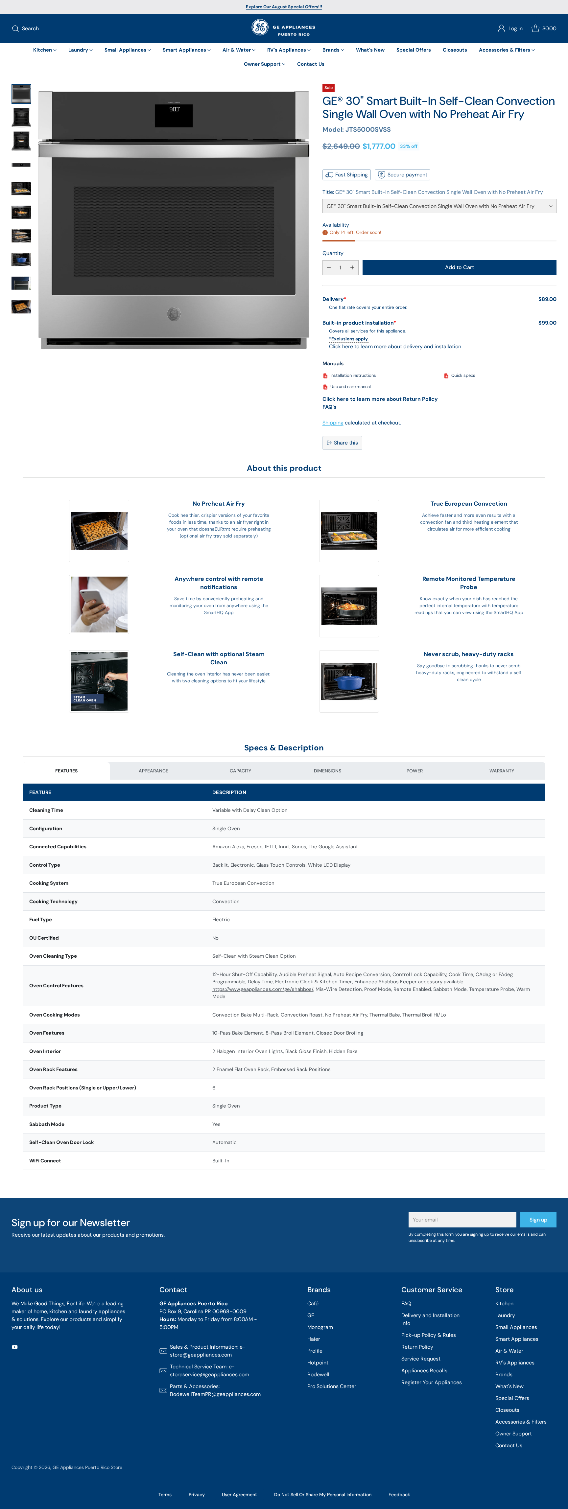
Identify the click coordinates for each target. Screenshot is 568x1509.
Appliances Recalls (424, 1370)
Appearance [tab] (153, 771)
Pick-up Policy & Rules (428, 1335)
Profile (314, 1350)
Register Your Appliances (431, 1382)
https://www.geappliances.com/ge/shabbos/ (262, 989)
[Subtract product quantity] (329, 268)
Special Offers (512, 1398)
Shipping (332, 422)
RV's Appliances (514, 1362)
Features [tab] (66, 771)
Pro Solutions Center (331, 1386)
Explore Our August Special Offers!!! (284, 7)
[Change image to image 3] (21, 141)
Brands (503, 1374)
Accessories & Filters (521, 1421)
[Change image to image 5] (21, 188)
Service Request (420, 1358)
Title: (432, 192)
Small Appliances (516, 1327)
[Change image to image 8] (21, 259)
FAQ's (329, 406)
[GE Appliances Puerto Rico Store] (284, 28)
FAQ (406, 1303)
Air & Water (509, 1350)
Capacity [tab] (240, 771)
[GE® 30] (174, 220)
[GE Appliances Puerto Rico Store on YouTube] (15, 1348)
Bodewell (318, 1374)
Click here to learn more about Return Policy (380, 399)
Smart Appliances (516, 1339)
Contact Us (508, 1445)
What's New (509, 1386)
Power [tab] (415, 771)
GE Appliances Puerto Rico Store (87, 1467)
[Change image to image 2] (21, 117)
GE (310, 1315)
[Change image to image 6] (21, 212)
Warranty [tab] (501, 771)
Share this (346, 442)
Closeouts (507, 1409)
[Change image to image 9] (21, 283)
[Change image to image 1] (21, 94)
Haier (313, 1339)
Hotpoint (317, 1362)
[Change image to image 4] (21, 165)
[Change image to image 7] (21, 236)
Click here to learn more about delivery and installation (395, 346)
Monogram (320, 1327)
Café (313, 1303)
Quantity (332, 253)
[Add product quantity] (352, 268)
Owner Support (513, 1433)
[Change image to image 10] (21, 307)
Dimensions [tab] (327, 771)
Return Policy (417, 1346)
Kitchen (504, 1303)
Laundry (505, 1315)
